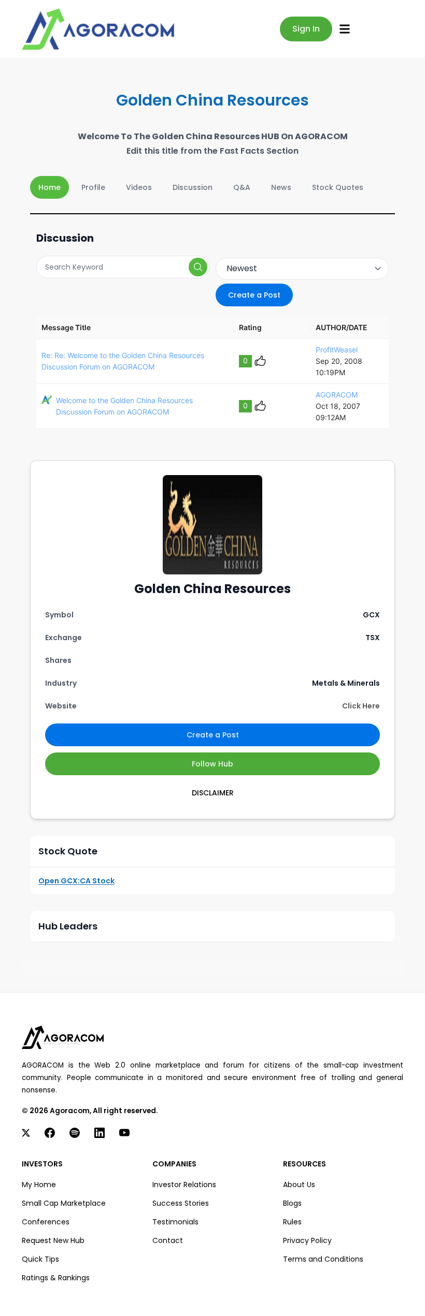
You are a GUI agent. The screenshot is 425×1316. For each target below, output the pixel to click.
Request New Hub (53, 1240)
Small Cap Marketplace (64, 1203)
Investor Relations (184, 1184)
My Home (39, 1184)
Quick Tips (40, 1259)
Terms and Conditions (323, 1259)
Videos (139, 187)
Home (49, 187)
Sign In (306, 29)
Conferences (45, 1222)
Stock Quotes (337, 187)
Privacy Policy (307, 1240)
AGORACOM (337, 394)
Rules (292, 1222)
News (281, 187)
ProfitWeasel (337, 349)
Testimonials (175, 1222)
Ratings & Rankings (56, 1278)
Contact (167, 1240)
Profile (93, 187)
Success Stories (180, 1203)
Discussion (192, 187)
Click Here (361, 706)
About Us (299, 1184)
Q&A (241, 187)
